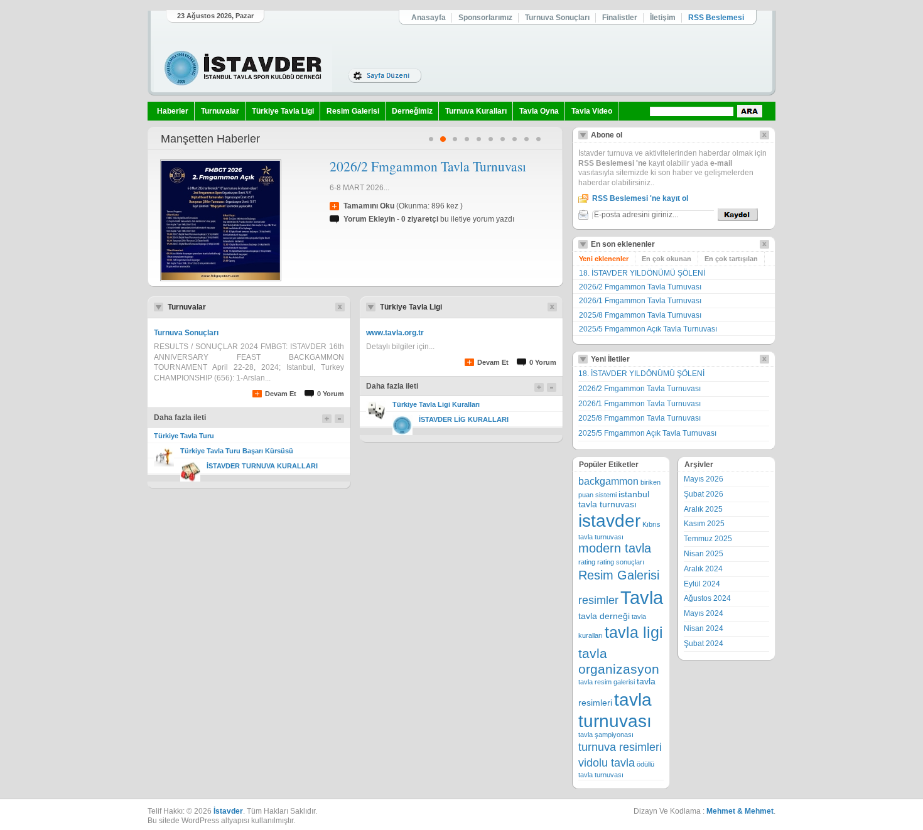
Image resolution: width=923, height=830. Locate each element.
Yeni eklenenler (604, 258)
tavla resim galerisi (606, 682)
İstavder (228, 811)
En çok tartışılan (731, 258)
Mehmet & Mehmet (740, 811)
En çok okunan (666, 258)
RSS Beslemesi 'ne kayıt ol (640, 198)
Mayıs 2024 (703, 613)
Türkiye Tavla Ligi (283, 111)
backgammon (608, 481)
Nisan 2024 (703, 628)
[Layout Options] (384, 75)
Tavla (641, 597)
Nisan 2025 (703, 553)
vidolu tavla (606, 763)
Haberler (172, 111)
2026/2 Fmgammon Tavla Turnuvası (428, 166)
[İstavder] (243, 68)
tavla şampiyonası (606, 734)
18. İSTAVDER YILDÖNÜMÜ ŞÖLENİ (642, 273)
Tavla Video (591, 111)
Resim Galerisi (353, 111)
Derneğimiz (412, 111)
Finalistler (619, 17)
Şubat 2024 (703, 643)
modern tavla (614, 548)
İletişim (663, 17)
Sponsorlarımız (485, 17)
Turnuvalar (220, 111)
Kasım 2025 (704, 523)
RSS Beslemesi (716, 17)
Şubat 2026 (703, 494)
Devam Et (280, 393)
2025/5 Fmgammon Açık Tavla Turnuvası (648, 329)
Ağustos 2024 (707, 598)
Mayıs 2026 (703, 479)
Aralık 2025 (703, 509)
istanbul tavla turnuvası (613, 499)
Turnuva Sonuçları (557, 17)
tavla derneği (604, 616)
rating (586, 562)
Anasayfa (428, 17)
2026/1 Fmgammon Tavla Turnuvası (640, 300)
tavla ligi (634, 632)
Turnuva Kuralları (476, 111)
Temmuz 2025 (708, 538)
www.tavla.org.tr (395, 332)
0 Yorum (330, 393)
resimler (598, 600)
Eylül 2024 (702, 583)
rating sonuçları (620, 562)
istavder (609, 521)
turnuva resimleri (620, 747)
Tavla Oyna (539, 111)
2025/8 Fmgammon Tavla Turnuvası (640, 315)
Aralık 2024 (703, 568)
